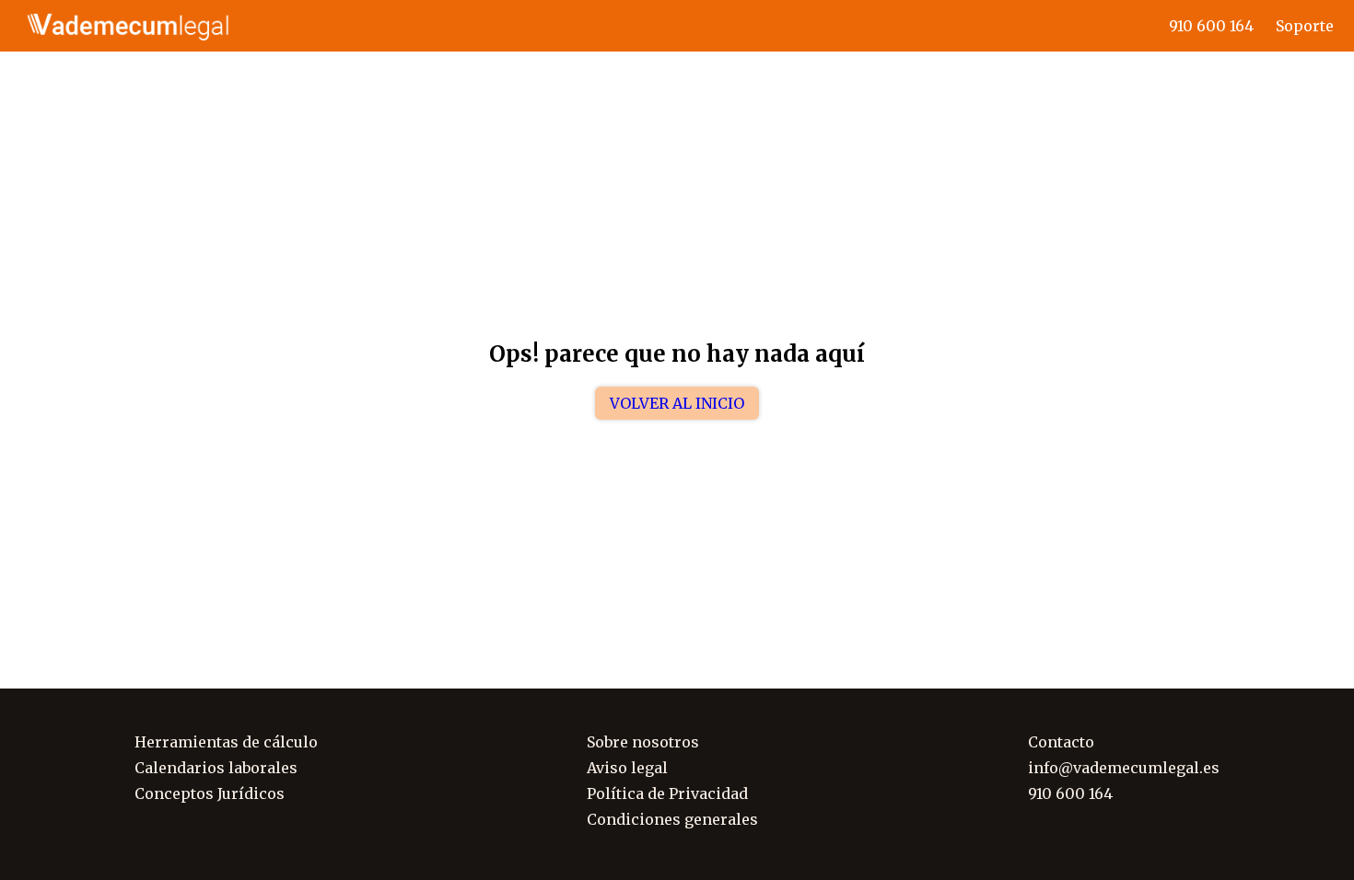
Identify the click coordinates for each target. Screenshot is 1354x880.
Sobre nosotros (643, 742)
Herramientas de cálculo (226, 742)
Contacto (1061, 742)
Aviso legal (627, 767)
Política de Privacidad (667, 793)
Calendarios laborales (216, 767)
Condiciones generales (672, 819)
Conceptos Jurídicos (209, 793)
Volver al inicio (677, 403)
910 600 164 (1211, 26)
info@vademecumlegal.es (1124, 767)
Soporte (1305, 26)
